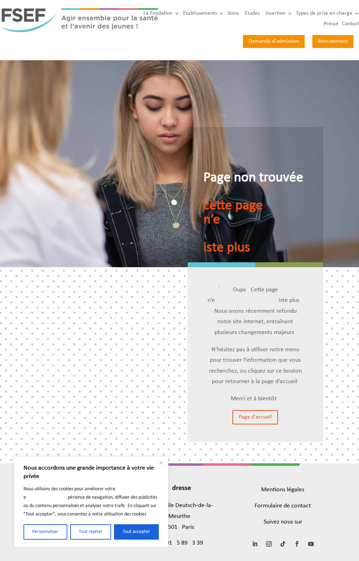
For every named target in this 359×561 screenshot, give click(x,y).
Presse (331, 24)
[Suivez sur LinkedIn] (254, 543)
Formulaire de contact (283, 506)
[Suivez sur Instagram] (269, 543)
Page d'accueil (255, 417)
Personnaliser (45, 531)
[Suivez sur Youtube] (311, 543)
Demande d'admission (274, 41)
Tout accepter (136, 531)
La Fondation (157, 13)
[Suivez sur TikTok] (283, 543)
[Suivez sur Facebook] (297, 543)
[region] (91, 502)
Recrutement (333, 41)
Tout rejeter (90, 531)
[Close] (161, 462)
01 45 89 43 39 (184, 543)
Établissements (200, 13)
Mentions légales (282, 489)
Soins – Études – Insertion (256, 13)
